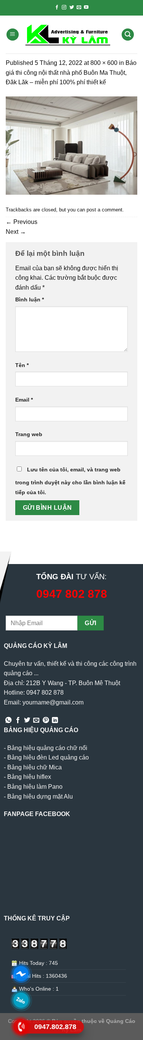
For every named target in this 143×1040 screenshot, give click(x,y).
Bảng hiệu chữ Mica (34, 767)
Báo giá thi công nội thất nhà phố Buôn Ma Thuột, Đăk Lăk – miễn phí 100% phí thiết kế (71, 72)
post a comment (104, 210)
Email (24, 400)
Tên (22, 365)
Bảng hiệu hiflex (29, 777)
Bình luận (29, 299)
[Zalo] (21, 1000)
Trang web (28, 434)
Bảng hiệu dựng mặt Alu (40, 796)
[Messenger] (21, 973)
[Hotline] (21, 1027)
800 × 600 (103, 63)
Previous (21, 222)
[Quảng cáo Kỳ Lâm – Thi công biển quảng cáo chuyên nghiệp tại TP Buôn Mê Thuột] (69, 35)
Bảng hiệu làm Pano (35, 786)
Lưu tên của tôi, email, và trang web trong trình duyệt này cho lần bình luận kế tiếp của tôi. (70, 480)
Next (16, 231)
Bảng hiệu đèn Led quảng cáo (48, 757)
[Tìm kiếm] (128, 34)
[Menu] (12, 34)
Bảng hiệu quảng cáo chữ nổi (47, 748)
